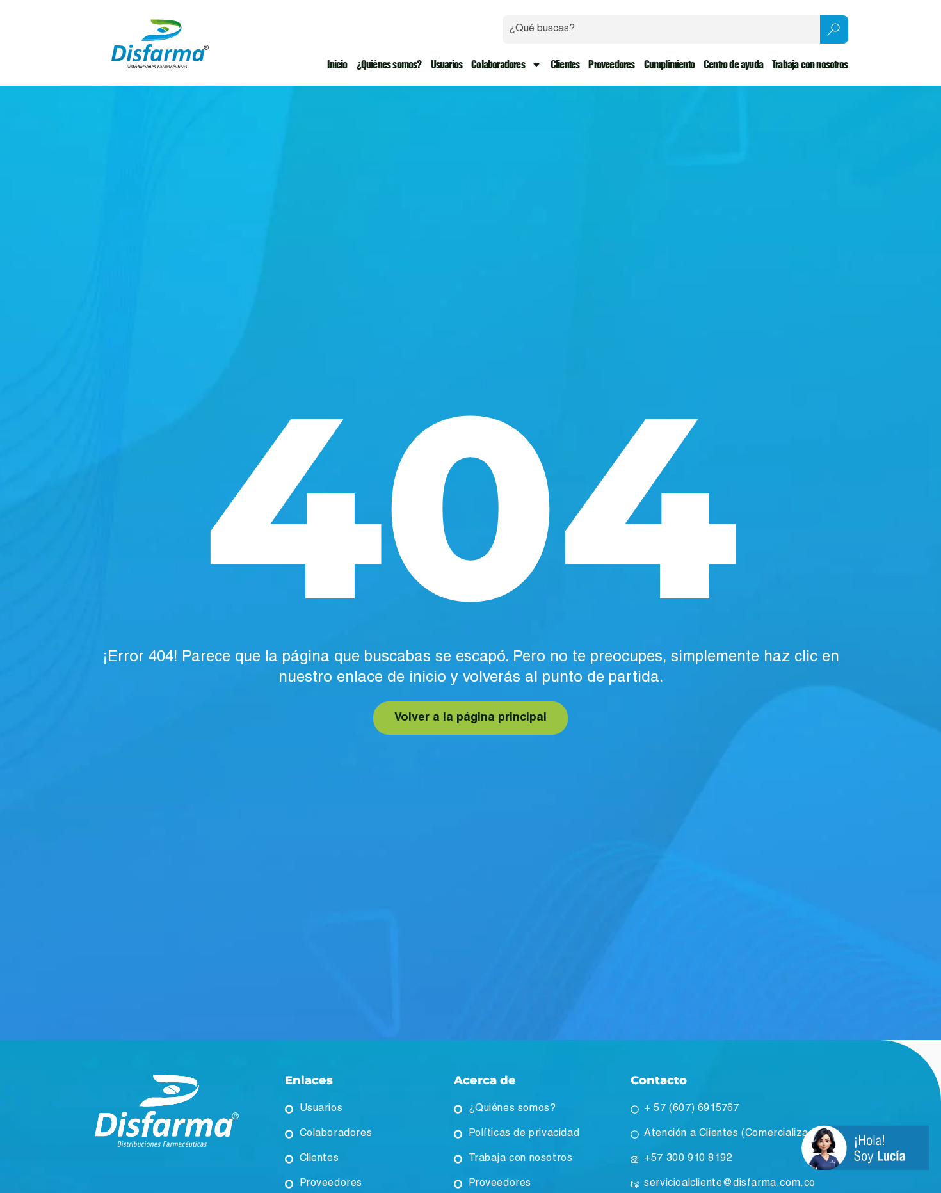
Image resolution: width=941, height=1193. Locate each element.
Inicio (337, 64)
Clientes (565, 64)
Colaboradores (498, 64)
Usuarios (447, 64)
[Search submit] (834, 29)
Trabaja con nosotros (810, 64)
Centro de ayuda (733, 64)
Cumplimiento (669, 64)
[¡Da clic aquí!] (865, 1149)
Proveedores (611, 64)
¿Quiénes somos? (389, 64)
